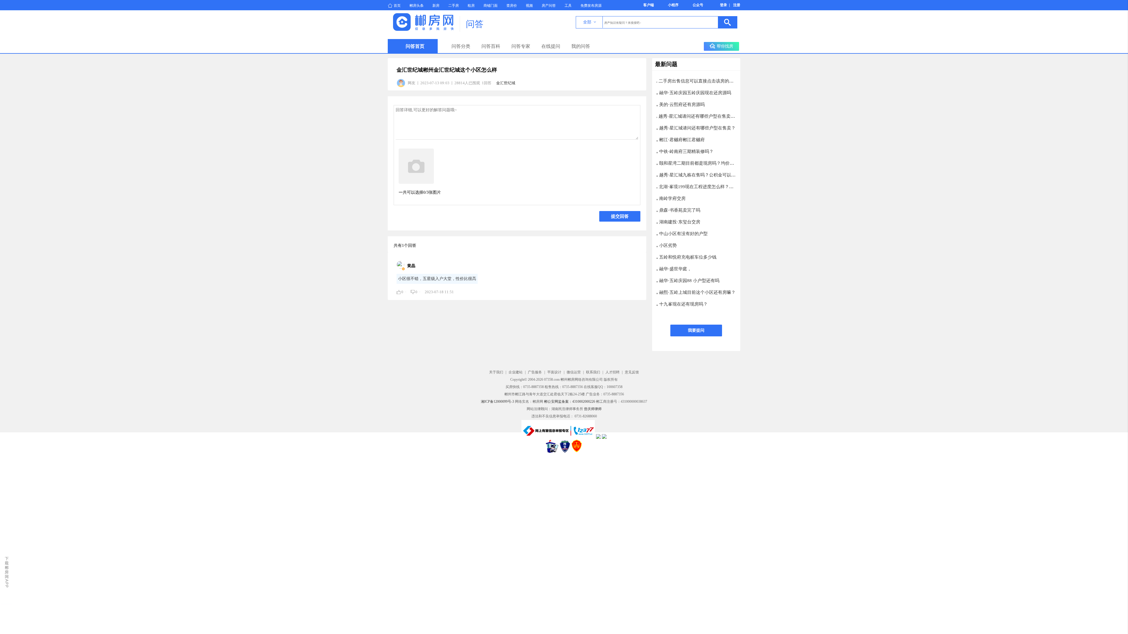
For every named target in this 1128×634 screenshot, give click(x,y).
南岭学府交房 (672, 198)
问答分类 (460, 46)
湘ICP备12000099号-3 (497, 401)
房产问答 (549, 5)
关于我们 (496, 372)
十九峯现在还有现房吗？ (683, 304)
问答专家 (520, 46)
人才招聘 (612, 372)
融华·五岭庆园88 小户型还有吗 (689, 280)
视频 (529, 5)
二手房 (453, 5)
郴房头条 (416, 5)
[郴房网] (423, 29)
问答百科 (490, 46)
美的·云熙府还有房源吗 (682, 104)
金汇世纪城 (505, 83)
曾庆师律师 (593, 409)
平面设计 (554, 372)
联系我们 (593, 372)
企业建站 (515, 372)
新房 (435, 5)
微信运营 (574, 372)
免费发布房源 (591, 5)
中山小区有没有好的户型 (683, 233)
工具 (568, 5)
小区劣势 (668, 245)
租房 (471, 5)
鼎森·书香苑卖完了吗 (679, 210)
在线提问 (550, 46)
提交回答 (620, 216)
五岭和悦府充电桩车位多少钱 (687, 257)
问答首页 (415, 46)
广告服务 (535, 372)
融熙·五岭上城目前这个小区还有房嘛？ (697, 292)
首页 (397, 6)
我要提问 (696, 330)
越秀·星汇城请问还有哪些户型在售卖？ (697, 128)
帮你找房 (725, 46)
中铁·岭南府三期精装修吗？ (686, 151)
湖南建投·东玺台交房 (679, 222)
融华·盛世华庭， (675, 269)
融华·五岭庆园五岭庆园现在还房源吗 (695, 92)
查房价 (511, 5)
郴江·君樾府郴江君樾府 (682, 139)
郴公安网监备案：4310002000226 (569, 401)
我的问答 (580, 46)
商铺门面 (491, 5)
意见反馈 (632, 372)
